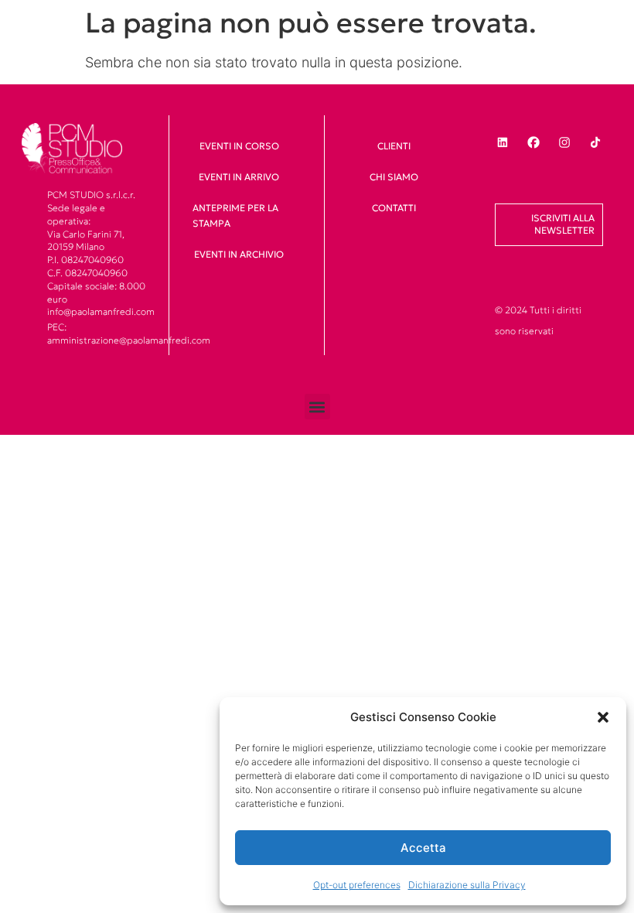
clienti (394, 146)
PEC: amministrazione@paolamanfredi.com (128, 333)
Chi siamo (394, 177)
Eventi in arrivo (239, 177)
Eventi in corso (239, 146)
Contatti (394, 208)
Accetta (423, 847)
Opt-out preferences (357, 885)
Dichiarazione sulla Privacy (467, 885)
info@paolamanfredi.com (101, 311)
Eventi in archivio (239, 254)
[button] (603, 717)
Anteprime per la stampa (235, 215)
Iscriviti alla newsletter (563, 224)
